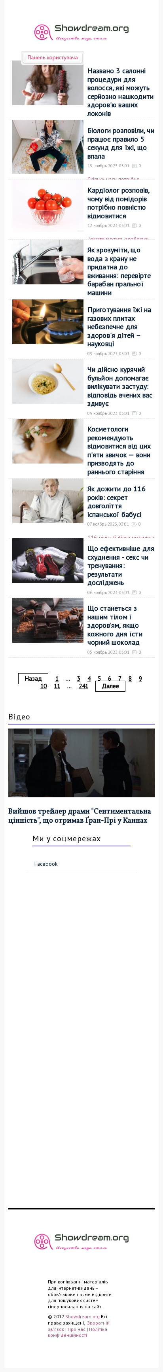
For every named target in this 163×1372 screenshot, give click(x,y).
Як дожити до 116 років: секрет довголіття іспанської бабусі (116, 501)
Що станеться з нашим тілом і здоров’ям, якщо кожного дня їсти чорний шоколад (114, 625)
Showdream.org (82, 1316)
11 (57, 686)
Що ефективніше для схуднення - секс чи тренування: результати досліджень (121, 565)
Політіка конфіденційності (77, 1332)
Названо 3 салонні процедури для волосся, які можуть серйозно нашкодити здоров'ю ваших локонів (120, 92)
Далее (110, 686)
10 (43, 686)
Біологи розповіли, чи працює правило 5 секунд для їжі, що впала (120, 143)
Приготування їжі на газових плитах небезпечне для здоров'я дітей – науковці (119, 326)
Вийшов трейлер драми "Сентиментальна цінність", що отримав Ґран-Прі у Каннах (79, 816)
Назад (33, 678)
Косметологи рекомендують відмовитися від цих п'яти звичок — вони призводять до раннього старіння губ (119, 454)
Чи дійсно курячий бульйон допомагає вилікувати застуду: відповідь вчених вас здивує (120, 386)
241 (83, 686)
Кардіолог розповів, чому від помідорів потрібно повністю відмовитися (118, 202)
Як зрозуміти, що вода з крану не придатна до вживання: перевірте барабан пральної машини (119, 271)
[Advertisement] (55, 962)
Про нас (76, 1329)
